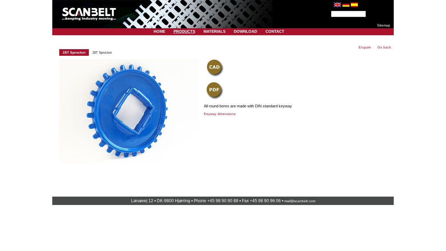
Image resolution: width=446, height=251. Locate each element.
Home (159, 31)
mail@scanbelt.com (299, 201)
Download (245, 31)
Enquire (365, 47)
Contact (275, 31)
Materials (214, 31)
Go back (384, 47)
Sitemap (383, 25)
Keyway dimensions (220, 114)
